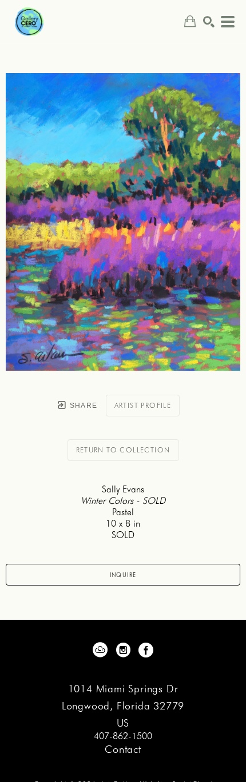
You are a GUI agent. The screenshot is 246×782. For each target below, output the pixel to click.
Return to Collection (123, 450)
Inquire (123, 574)
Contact (123, 749)
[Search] (209, 21)
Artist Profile (143, 405)
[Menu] (228, 21)
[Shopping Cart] (190, 21)
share (82, 406)
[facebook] (145, 650)
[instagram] (123, 650)
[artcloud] (100, 650)
